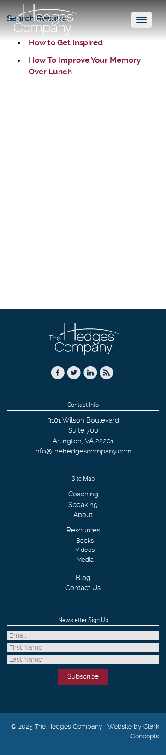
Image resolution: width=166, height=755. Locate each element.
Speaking (83, 505)
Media (85, 559)
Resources (83, 530)
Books (85, 540)
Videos (85, 549)
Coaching (83, 494)
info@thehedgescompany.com (83, 451)
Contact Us (83, 588)
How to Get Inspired (66, 42)
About (83, 515)
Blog (83, 578)
